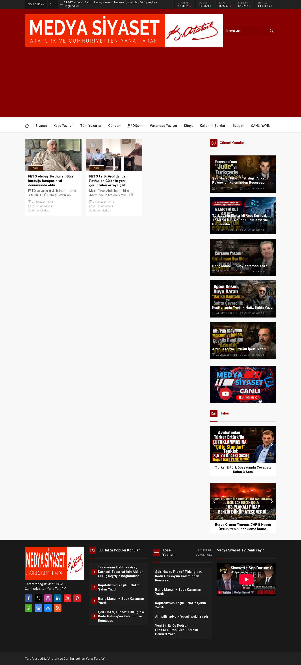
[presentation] (214, 444)
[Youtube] (67, 598)
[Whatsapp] (28, 608)
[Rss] (57, 608)
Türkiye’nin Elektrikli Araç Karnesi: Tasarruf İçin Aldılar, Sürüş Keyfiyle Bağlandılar (110, 4)
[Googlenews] (38, 608)
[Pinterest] (77, 598)
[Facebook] (28, 598)
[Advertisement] (150, 86)
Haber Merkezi (41, 210)
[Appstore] (48, 608)
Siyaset (36, 168)
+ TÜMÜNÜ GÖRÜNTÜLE (203, 552)
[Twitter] (38, 598)
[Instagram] (48, 598)
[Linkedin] (57, 598)
